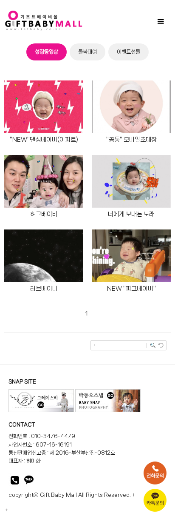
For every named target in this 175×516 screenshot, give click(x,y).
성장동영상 (46, 51)
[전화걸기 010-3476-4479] (14, 481)
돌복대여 (87, 51)
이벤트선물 (128, 51)
